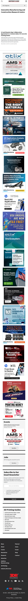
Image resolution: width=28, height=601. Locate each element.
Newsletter (4, 552)
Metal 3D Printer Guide (10, 516)
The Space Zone (8, 526)
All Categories (6, 5)
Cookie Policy (18, 598)
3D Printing (4, 566)
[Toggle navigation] (2, 1)
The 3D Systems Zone (9, 521)
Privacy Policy (9, 598)
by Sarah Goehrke (13, 43)
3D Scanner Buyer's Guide (10, 514)
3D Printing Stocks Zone (10, 528)
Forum (16, 549)
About (2, 547)
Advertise (3, 558)
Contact (17, 555)
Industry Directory (6, 568)
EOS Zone (7, 519)
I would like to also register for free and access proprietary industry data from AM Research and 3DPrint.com (13, 492)
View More (14, 448)
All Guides (7, 530)
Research (3, 555)
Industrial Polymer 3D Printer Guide (13, 517)
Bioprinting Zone (9, 525)
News (2, 544)
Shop (16, 552)
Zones (16, 547)
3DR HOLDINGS (14, 593)
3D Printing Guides (12, 509)
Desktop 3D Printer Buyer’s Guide (12, 512)
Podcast (17, 544)
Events (3, 549)
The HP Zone (7, 523)
